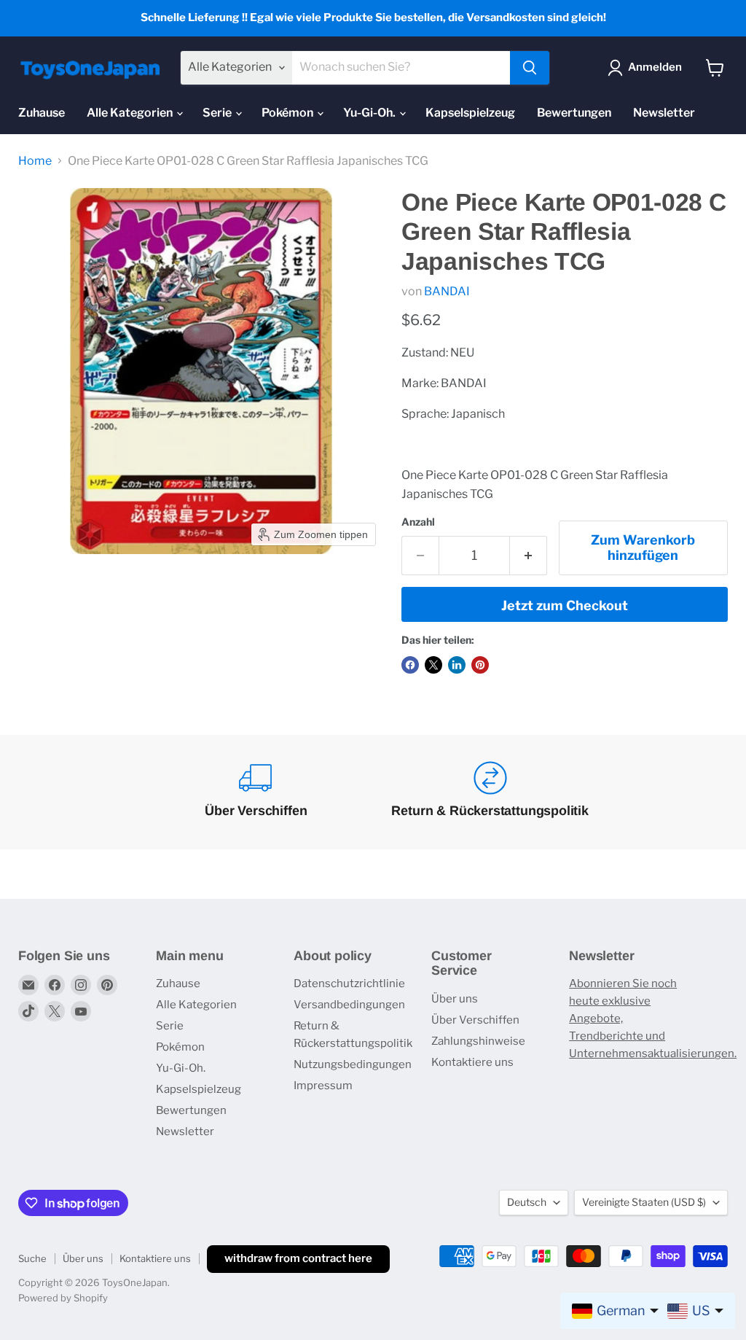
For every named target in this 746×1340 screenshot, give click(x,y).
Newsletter (664, 113)
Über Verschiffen (475, 1020)
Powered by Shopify (63, 1298)
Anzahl (418, 522)
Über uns (454, 998)
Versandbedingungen (349, 1004)
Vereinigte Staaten (644, 1202)
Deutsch (526, 1202)
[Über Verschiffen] (256, 792)
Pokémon (288, 113)
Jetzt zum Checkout (564, 605)
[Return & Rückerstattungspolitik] (490, 792)
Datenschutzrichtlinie (349, 983)
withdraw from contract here (298, 1258)
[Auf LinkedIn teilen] (457, 665)
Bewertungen (574, 113)
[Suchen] (529, 68)
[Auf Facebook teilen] (410, 665)
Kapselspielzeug (470, 113)
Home (35, 161)
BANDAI (447, 291)
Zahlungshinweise (478, 1041)
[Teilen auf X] (433, 665)
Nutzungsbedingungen (353, 1064)
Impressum (323, 1085)
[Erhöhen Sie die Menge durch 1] (528, 556)
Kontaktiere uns (472, 1062)
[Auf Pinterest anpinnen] (480, 665)
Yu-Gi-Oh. (370, 113)
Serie (218, 113)
